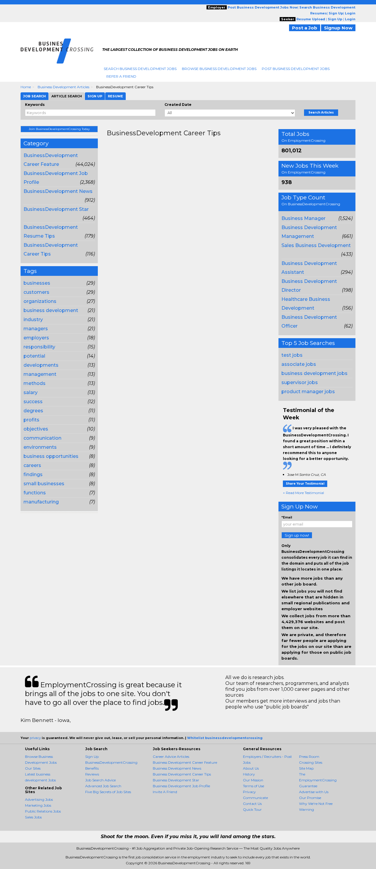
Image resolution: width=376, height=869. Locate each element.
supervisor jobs (299, 382)
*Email (286, 517)
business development (51, 310)
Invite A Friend (165, 792)
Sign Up (92, 756)
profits (31, 420)
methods (35, 383)
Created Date (178, 104)
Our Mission (253, 780)
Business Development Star (176, 780)
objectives (36, 429)
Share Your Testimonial (305, 484)
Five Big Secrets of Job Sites (108, 792)
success (33, 401)
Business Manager (303, 218)
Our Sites (33, 768)
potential (34, 356)
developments (41, 365)
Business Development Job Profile (181, 786)
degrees (33, 410)
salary (31, 392)
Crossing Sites (310, 762)
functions (35, 493)
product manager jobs (308, 391)
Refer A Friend (121, 76)
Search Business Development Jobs (140, 68)
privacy (35, 738)
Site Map (306, 768)
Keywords (35, 104)
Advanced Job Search (103, 786)
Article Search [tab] (66, 96)
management (40, 374)
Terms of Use (253, 786)
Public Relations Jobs (43, 811)
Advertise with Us (313, 792)
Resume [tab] (115, 96)
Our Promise (310, 797)
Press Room (309, 756)
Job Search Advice (100, 780)
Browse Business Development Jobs (219, 68)
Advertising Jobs (39, 799)
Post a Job (304, 28)
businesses (37, 283)
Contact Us (252, 803)
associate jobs (298, 364)
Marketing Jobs (38, 805)
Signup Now (338, 28)
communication (42, 438)
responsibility (39, 347)
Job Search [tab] (34, 96)
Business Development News (177, 768)
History (249, 774)
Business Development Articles (63, 87)
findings (33, 474)
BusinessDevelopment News (58, 191)
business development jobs (314, 373)
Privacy (249, 792)
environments (40, 447)
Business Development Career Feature (185, 762)
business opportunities (51, 456)
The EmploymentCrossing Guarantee (318, 780)
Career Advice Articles (171, 756)
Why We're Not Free (316, 803)
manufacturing (41, 502)
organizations (40, 301)
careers (32, 465)
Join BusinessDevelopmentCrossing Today (59, 129)
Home (26, 87)
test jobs (292, 355)
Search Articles (321, 112)
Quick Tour (252, 809)
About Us (251, 768)
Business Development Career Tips (182, 774)
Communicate (255, 797)
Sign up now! (297, 535)
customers (36, 292)
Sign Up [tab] (95, 96)
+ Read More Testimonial (303, 493)
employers (36, 338)
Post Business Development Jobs (296, 68)
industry (33, 319)
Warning (306, 809)
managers (36, 328)
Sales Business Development (316, 245)
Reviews (92, 774)
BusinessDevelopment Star (56, 209)
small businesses (44, 483)
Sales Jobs (33, 817)
